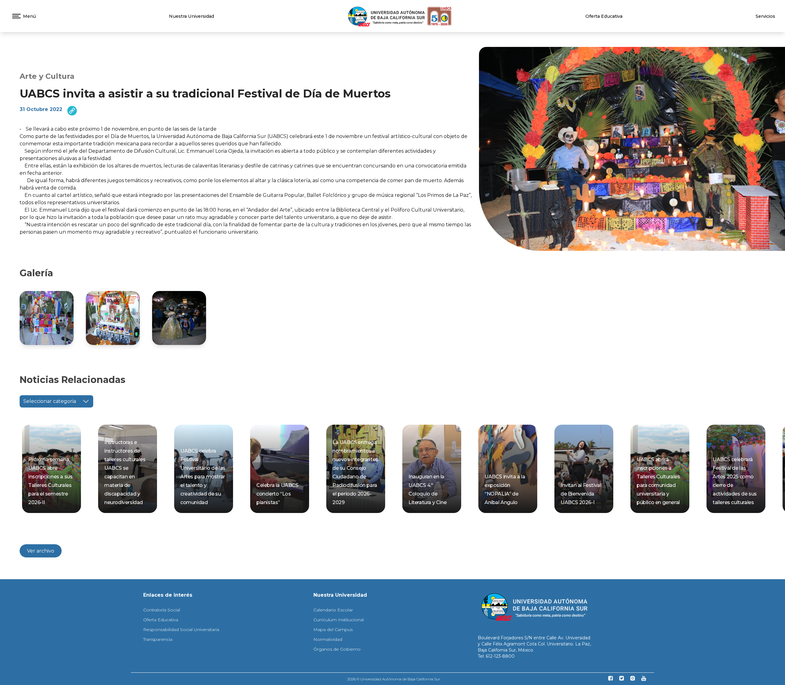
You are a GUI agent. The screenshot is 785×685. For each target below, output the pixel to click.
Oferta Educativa (603, 16)
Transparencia (157, 639)
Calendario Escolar (333, 610)
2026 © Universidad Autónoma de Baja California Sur (393, 679)
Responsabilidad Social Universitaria (181, 629)
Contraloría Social (161, 610)
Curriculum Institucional (338, 619)
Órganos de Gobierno (337, 649)
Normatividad (327, 639)
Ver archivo (40, 551)
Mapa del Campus (333, 629)
